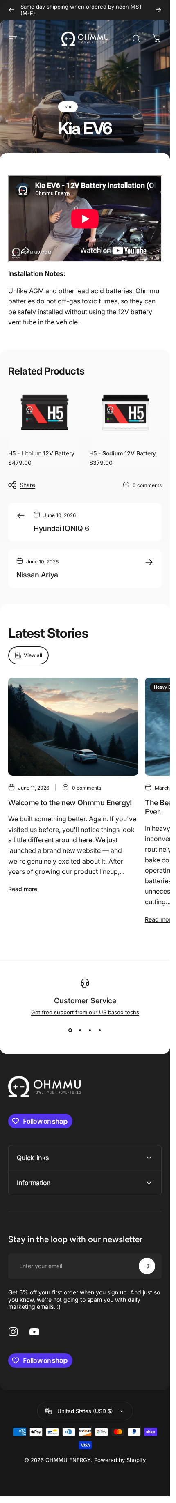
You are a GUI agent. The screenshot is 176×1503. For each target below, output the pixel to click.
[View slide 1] (70, 1030)
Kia (68, 106)
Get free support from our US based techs (85, 1012)
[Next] (158, 10)
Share (27, 484)
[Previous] (11, 10)
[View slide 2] (80, 1030)
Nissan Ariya (37, 574)
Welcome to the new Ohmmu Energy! (70, 802)
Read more (22, 888)
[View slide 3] (90, 1030)
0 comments (147, 485)
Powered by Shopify (120, 1460)
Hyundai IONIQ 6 (61, 528)
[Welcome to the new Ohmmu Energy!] (73, 727)
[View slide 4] (100, 1030)
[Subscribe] (147, 1266)
